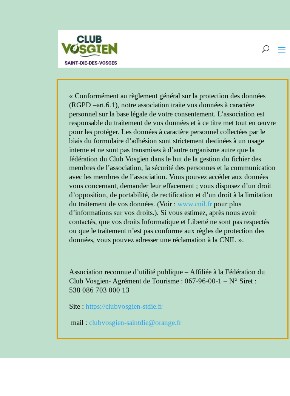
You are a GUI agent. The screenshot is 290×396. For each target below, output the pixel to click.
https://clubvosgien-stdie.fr (124, 306)
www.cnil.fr (194, 204)
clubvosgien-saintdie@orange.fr (135, 322)
